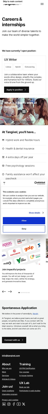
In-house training (26, 375)
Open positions (8, 391)
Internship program (9, 394)
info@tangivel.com (11, 355)
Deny (24, 229)
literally (35, 314)
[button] (42, 4)
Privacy (10, 400)
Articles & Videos (8, 379)
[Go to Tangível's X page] (24, 404)
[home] (12, 4)
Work (4, 372)
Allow (24, 221)
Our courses (24, 372)
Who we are (6, 368)
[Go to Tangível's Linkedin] (4, 404)
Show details (34, 213)
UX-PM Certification (27, 368)
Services (5, 375)
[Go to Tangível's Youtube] (19, 404)
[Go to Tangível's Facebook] (14, 404)
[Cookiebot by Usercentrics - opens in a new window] (34, 183)
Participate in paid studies (29, 391)
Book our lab (24, 387)
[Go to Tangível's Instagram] (9, 404)
